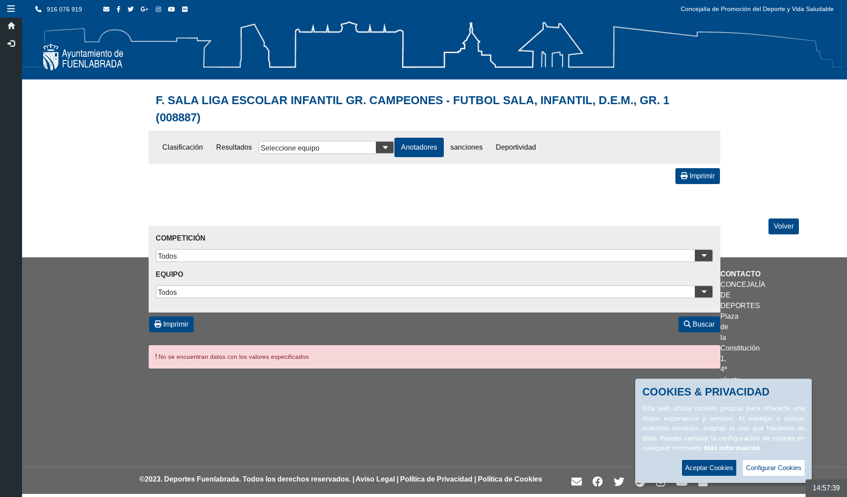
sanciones (466, 147)
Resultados (234, 147)
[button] (11, 9)
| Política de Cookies (508, 479)
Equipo (169, 274)
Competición (181, 238)
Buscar (703, 324)
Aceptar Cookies (709, 467)
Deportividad (516, 147)
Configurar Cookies (774, 467)
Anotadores (419, 147)
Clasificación (182, 147)
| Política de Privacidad (434, 479)
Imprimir (701, 176)
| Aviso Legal (373, 479)
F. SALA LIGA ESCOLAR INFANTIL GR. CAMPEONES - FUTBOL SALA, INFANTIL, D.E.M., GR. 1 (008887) (412, 109)
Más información (732, 447)
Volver (784, 226)
